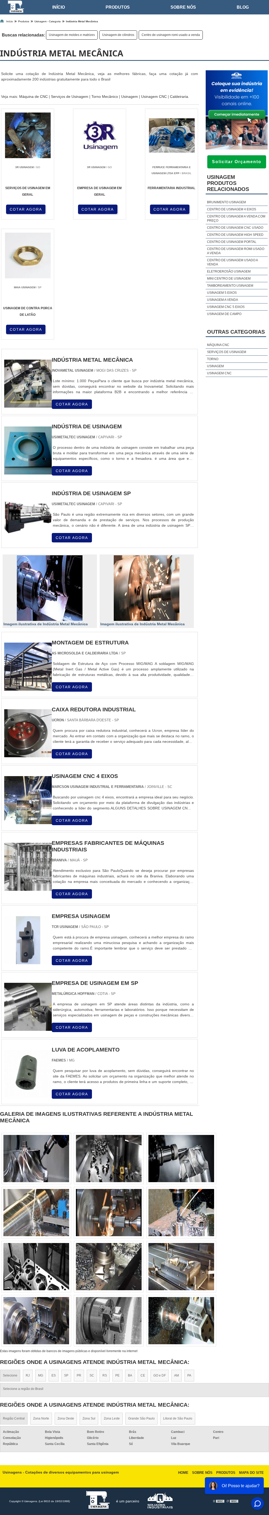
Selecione (10, 1375)
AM (176, 1375)
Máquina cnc (218, 345)
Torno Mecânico (104, 96)
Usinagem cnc (219, 373)
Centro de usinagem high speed (235, 235)
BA (130, 1375)
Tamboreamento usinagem (230, 285)
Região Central (14, 1418)
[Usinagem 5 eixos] (181, 1266)
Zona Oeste (66, 1418)
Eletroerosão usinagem (229, 271)
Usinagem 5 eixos (222, 293)
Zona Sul (88, 1418)
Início (58, 7)
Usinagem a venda (222, 300)
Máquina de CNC (33, 96)
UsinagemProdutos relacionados (228, 183)
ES (53, 1375)
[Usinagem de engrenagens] (36, 1266)
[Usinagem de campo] (181, 1320)
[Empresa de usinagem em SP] (28, 1028)
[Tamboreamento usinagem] (36, 1158)
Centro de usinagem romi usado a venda (171, 35)
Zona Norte (41, 1418)
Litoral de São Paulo (177, 1418)
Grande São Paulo (141, 1418)
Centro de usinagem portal (231, 242)
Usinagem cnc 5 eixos (226, 307)
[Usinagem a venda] (109, 1266)
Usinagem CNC (154, 96)
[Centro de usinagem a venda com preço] (36, 1320)
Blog (243, 7)
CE (143, 1375)
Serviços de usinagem (226, 352)
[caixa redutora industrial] (28, 754)
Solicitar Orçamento (236, 161)
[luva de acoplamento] (28, 1094)
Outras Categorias (236, 332)
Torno (212, 359)
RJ (28, 1375)
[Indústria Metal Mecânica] (49, 588)
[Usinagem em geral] (109, 1212)
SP (66, 1375)
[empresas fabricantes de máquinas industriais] (28, 887)
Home (183, 1473)
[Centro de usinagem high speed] (181, 1212)
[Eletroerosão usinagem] (36, 1212)
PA (189, 1375)
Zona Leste (112, 1418)
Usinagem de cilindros (118, 35)
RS (104, 1375)
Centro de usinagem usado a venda (232, 262)
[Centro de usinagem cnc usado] (109, 1158)
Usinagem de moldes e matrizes (72, 35)
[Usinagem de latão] (181, 1158)
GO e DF (159, 1375)
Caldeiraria (179, 96)
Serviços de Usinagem (69, 96)
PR (79, 1375)
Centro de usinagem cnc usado (235, 228)
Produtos (118, 7)
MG (40, 1375)
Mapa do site (251, 1473)
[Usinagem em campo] (109, 1320)
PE (117, 1375)
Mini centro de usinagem (229, 278)
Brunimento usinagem (226, 202)
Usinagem (129, 96)
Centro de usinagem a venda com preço (236, 218)
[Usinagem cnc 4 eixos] (28, 821)
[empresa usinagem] (28, 961)
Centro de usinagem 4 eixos (231, 209)
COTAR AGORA (26, 209)
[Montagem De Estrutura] (28, 687)
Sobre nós (183, 7)
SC (92, 1375)
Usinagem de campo (224, 314)
